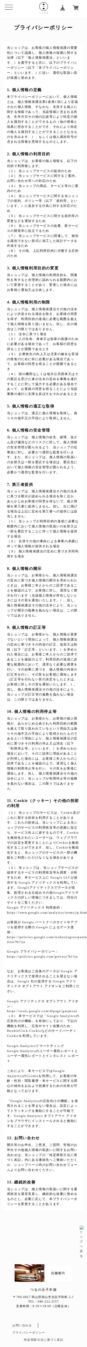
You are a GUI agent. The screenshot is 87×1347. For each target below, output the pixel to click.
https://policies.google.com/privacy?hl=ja (42, 956)
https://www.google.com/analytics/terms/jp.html (43, 912)
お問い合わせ (22, 1325)
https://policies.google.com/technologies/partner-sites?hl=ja (43, 939)
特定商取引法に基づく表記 (43, 1339)
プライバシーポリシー (28, 1332)
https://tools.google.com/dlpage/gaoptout (42, 1011)
